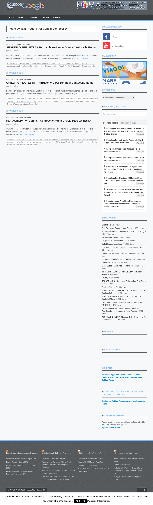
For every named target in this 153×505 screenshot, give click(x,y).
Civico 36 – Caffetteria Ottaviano (54, 458)
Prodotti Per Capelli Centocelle (69, 66)
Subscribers (118, 46)
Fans (115, 37)
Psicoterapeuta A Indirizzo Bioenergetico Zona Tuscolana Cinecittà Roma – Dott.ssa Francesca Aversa (122, 204)
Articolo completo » (80, 58)
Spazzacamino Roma (111, 427)
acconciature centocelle (40, 63)
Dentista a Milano (109, 262)
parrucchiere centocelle (48, 66)
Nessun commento (24, 44)
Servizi (21, 17)
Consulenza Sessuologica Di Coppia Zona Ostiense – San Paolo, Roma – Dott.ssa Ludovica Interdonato (124, 169)
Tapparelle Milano (117, 374)
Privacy (55, 17)
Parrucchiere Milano (110, 237)
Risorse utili (40, 490)
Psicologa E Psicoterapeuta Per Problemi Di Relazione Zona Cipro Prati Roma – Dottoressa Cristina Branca (124, 131)
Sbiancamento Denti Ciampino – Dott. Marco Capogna (124, 231)
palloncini (106, 374)
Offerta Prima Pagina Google (16, 465)
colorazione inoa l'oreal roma (71, 98)
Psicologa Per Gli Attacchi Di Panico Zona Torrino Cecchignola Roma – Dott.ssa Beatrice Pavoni (123, 181)
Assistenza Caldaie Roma (113, 401)
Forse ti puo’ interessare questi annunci (22, 453)
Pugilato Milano (108, 287)
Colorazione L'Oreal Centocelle (76, 63)
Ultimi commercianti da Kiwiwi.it (126, 453)
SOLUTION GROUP (17, 490)
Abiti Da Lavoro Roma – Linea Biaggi (117, 228)
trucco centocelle (88, 66)
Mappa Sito (31, 490)
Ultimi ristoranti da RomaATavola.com (57, 453)
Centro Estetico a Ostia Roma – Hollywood (119, 253)
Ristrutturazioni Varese (122, 464)
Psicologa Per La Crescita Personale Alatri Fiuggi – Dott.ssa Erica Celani (123, 141)
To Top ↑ (142, 490)
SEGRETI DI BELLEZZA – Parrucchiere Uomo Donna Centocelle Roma (51, 47)
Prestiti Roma (11, 462)
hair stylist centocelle (23, 101)
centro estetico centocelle (49, 98)
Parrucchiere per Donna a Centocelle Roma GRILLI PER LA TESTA (48, 120)
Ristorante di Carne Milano (87, 465)
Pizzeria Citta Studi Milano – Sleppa (90, 458)
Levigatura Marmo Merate (112, 240)
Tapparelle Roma (133, 374)
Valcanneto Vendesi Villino (15, 458)
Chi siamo (33, 17)
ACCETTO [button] (80, 500)
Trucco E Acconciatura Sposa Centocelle (22, 104)
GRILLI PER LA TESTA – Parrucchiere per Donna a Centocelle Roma (49, 82)
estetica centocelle (13, 66)
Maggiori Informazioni (98, 500)
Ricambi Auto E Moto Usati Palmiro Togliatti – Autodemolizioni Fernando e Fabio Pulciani (120, 309)
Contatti (45, 17)
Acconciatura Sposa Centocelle (18, 63)
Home (11, 17)
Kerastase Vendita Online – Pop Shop (117, 259)
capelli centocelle (57, 63)
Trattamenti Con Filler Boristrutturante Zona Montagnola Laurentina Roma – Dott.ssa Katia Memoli (123, 192)
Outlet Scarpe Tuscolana (112, 244)
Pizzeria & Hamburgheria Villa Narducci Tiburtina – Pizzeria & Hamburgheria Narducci (56, 464)
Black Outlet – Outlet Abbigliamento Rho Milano (121, 265)
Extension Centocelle (30, 66)
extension (10, 101)
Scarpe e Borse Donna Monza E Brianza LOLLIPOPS (123, 247)
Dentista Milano (108, 377)
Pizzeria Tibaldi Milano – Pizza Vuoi (90, 462)
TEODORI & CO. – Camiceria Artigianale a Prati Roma (124, 281)
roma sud (79, 101)
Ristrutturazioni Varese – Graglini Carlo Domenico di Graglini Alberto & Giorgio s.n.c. (128, 470)
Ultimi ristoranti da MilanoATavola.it (92, 453)
